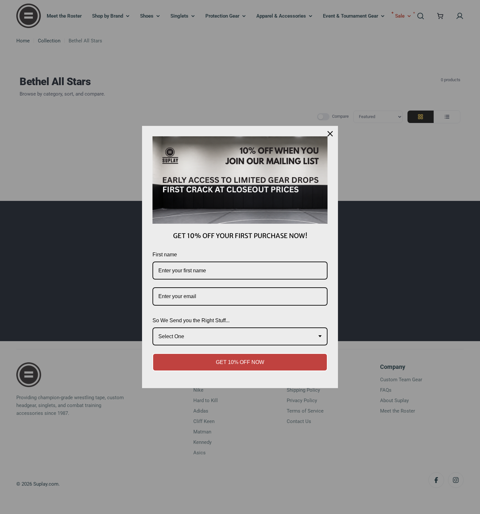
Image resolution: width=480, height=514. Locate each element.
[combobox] (240, 336)
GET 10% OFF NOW (240, 362)
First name (164, 254)
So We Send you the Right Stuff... (191, 320)
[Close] (330, 134)
